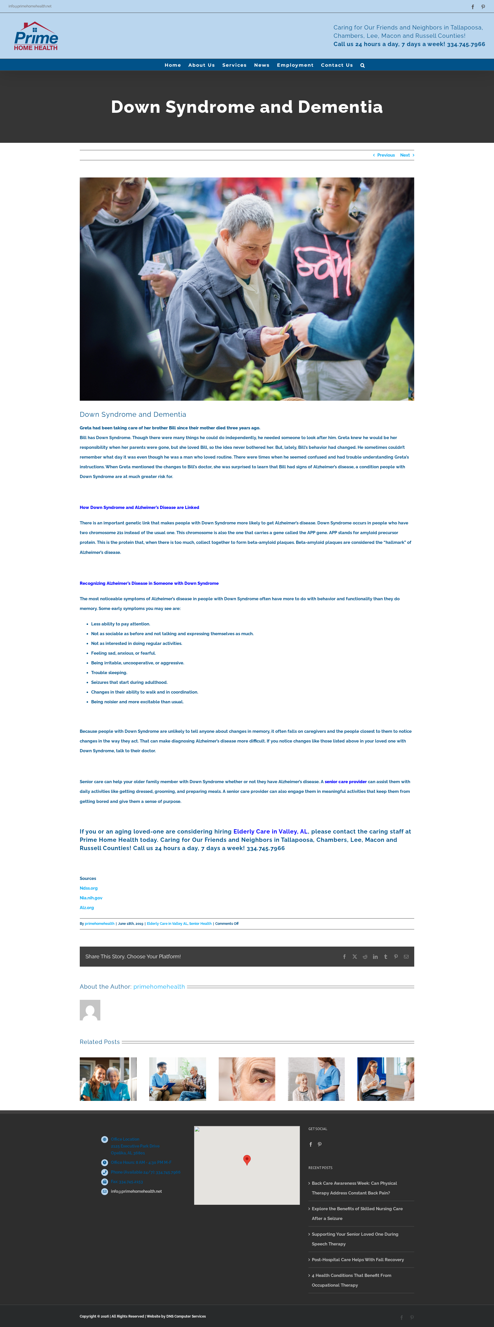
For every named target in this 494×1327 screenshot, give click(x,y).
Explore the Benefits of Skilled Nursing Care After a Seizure (357, 1213)
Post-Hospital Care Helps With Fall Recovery (358, 1259)
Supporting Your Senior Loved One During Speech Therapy (355, 1239)
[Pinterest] (319, 1144)
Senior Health (200, 924)
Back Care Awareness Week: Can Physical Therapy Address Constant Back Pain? (354, 1188)
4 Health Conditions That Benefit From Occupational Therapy (351, 1280)
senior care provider (346, 781)
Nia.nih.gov (91, 898)
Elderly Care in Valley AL (167, 924)
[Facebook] (310, 1144)
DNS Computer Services (186, 1316)
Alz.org (87, 907)
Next (405, 155)
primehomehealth (99, 924)
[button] (362, 64)
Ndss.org (89, 888)
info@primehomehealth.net (30, 6)
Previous (386, 155)
